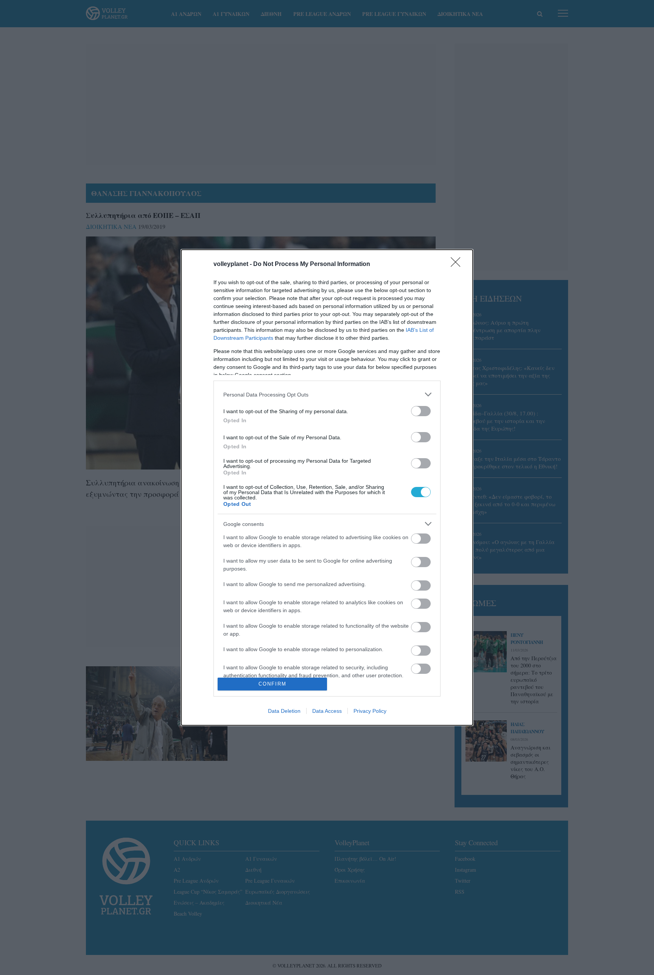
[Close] (458, 264)
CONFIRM (272, 684)
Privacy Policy (369, 711)
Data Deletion (284, 711)
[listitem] (327, 394)
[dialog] (327, 487)
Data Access (327, 711)
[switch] (421, 411)
